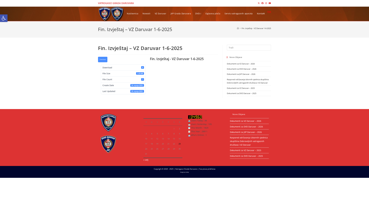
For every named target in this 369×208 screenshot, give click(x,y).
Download (103, 59)
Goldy (187, 172)
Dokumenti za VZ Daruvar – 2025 (241, 88)
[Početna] (238, 28)
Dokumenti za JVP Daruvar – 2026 (241, 74)
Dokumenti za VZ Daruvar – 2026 (241, 63)
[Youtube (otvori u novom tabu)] (269, 3)
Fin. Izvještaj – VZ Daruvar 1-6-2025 (256, 28)
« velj (145, 159)
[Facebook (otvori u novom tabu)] (262, 3)
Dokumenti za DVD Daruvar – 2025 (241, 93)
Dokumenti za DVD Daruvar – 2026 (241, 69)
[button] (3, 18)
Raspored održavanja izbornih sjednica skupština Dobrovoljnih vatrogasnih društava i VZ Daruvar (249, 141)
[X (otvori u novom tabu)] (259, 3)
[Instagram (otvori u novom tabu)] (266, 3)
